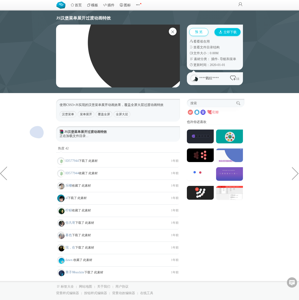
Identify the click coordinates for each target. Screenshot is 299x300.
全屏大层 (122, 114)
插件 (110, 5)
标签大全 (67, 286)
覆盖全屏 (104, 114)
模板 (94, 5)
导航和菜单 (228, 59)
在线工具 (146, 293)
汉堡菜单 (68, 114)
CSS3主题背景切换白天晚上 (295, 173)
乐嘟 (68, 185)
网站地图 (85, 286)
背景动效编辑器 (123, 293)
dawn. (69, 260)
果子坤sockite (74, 272)
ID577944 (72, 161)
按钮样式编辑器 (95, 293)
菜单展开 (86, 114)
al (66, 198)
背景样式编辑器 (67, 293)
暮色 (68, 235)
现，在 (70, 247)
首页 (78, 5)
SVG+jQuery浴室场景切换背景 (3, 173)
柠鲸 (68, 210)
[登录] (240, 5)
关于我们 (103, 286)
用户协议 (121, 286)
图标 (127, 5)
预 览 (199, 32)
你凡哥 (70, 222)
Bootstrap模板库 (62, 4)
